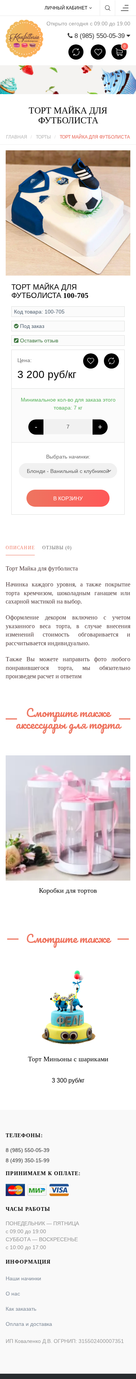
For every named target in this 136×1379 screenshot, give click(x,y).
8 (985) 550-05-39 (27, 1150)
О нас (13, 1294)
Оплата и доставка (29, 1324)
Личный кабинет (66, 8)
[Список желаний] (98, 52)
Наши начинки (23, 1278)
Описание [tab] (20, 547)
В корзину (68, 498)
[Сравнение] (75, 52)
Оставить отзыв (39, 340)
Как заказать (21, 1309)
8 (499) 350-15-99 (27, 1160)
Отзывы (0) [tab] (57, 547)
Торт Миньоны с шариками (68, 1059)
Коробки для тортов (68, 890)
